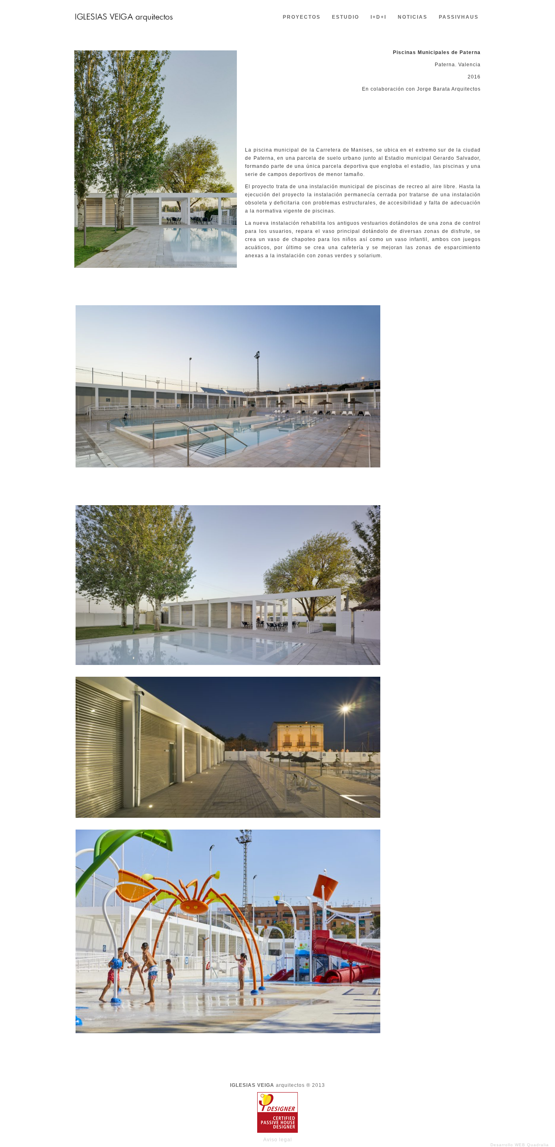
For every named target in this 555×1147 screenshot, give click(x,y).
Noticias (412, 17)
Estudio (345, 17)
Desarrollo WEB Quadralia (519, 1145)
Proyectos (302, 17)
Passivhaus (459, 17)
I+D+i (378, 17)
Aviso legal (277, 1140)
